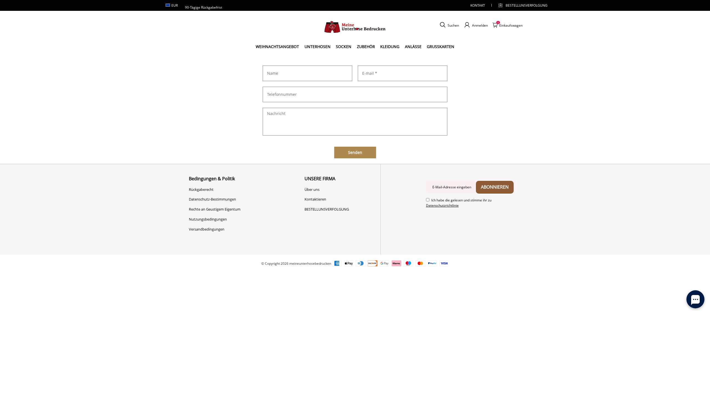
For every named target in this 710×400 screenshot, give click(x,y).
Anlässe (413, 46)
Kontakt (477, 5)
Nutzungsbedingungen (208, 219)
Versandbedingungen (206, 229)
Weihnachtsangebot (277, 46)
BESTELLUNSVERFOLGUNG (522, 5)
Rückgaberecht (201, 189)
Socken (343, 46)
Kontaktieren (315, 199)
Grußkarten (440, 46)
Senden (355, 152)
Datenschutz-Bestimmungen (212, 199)
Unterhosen (318, 46)
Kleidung (389, 46)
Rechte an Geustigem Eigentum (214, 209)
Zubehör (366, 46)
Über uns (312, 189)
